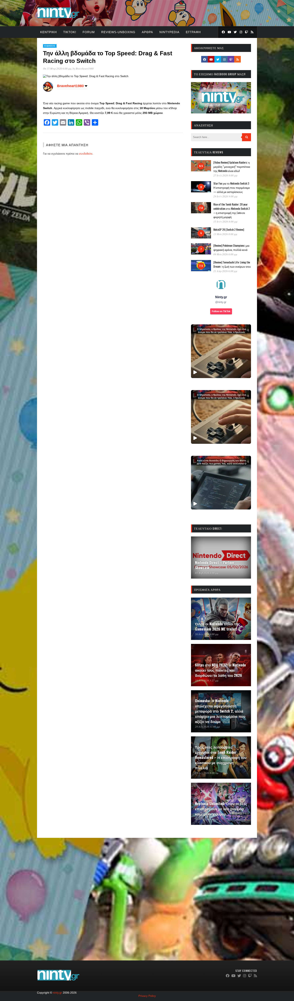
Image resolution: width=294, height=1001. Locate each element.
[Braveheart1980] (48, 90)
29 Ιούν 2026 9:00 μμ (225, 196)
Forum (89, 32)
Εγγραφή (193, 32)
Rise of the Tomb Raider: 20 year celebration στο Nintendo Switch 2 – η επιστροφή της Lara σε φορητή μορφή (231, 210)
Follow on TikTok (221, 311)
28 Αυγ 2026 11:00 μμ (207, 726)
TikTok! (69, 32)
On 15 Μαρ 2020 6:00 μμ (57, 68)
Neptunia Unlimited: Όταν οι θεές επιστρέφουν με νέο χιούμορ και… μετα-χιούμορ (221, 808)
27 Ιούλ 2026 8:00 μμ (225, 175)
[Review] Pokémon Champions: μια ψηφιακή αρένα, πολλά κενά (231, 247)
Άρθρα (147, 32)
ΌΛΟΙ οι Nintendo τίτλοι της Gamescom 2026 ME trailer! (217, 626)
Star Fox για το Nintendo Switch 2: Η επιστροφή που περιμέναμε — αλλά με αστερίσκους (231, 187)
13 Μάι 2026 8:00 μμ (225, 234)
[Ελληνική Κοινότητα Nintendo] (58, 18)
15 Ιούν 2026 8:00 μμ (225, 221)
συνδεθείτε (85, 153)
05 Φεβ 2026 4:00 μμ (206, 573)
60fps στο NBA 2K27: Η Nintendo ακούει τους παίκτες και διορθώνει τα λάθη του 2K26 (220, 670)
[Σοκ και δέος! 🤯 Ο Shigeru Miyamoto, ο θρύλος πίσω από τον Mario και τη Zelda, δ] (221, 482)
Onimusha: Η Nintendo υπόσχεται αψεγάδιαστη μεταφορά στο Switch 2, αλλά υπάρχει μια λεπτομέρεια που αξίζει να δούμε (220, 711)
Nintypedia (169, 32)
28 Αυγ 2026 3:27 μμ (206, 680)
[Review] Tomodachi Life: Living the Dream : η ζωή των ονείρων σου (232, 264)
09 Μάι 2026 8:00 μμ (225, 254)
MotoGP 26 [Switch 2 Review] (228, 229)
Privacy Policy (147, 995)
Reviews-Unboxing (118, 32)
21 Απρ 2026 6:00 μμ (225, 271)
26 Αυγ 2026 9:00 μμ (206, 634)
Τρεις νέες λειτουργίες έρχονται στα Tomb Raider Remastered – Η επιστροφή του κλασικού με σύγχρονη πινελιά (220, 757)
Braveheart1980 (85, 68)
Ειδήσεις (49, 46)
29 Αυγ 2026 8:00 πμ (206, 773)
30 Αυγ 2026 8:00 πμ (206, 819)
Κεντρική (48, 32)
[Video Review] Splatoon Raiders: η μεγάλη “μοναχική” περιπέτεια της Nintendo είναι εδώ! (231, 166)
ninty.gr (57, 992)
